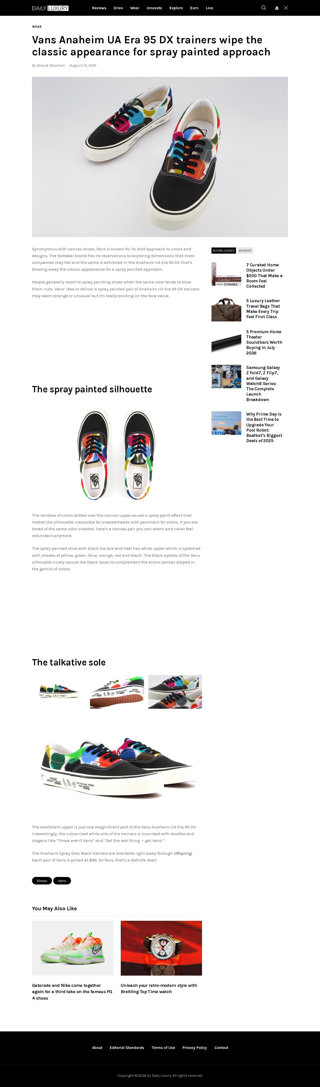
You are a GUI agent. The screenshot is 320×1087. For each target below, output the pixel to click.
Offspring (183, 853)
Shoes (42, 880)
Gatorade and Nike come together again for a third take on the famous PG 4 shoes (72, 992)
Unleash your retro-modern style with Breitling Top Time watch (159, 989)
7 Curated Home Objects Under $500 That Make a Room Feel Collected (264, 275)
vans (62, 880)
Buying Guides (223, 250)
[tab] (224, 251)
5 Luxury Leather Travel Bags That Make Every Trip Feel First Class (263, 308)
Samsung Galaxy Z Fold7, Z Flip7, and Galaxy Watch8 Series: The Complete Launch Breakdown (263, 383)
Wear (37, 27)
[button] (160, 157)
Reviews (245, 250)
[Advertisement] (117, 340)
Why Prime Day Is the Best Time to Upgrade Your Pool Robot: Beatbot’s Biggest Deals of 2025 (264, 427)
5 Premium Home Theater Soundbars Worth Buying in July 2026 (264, 342)
